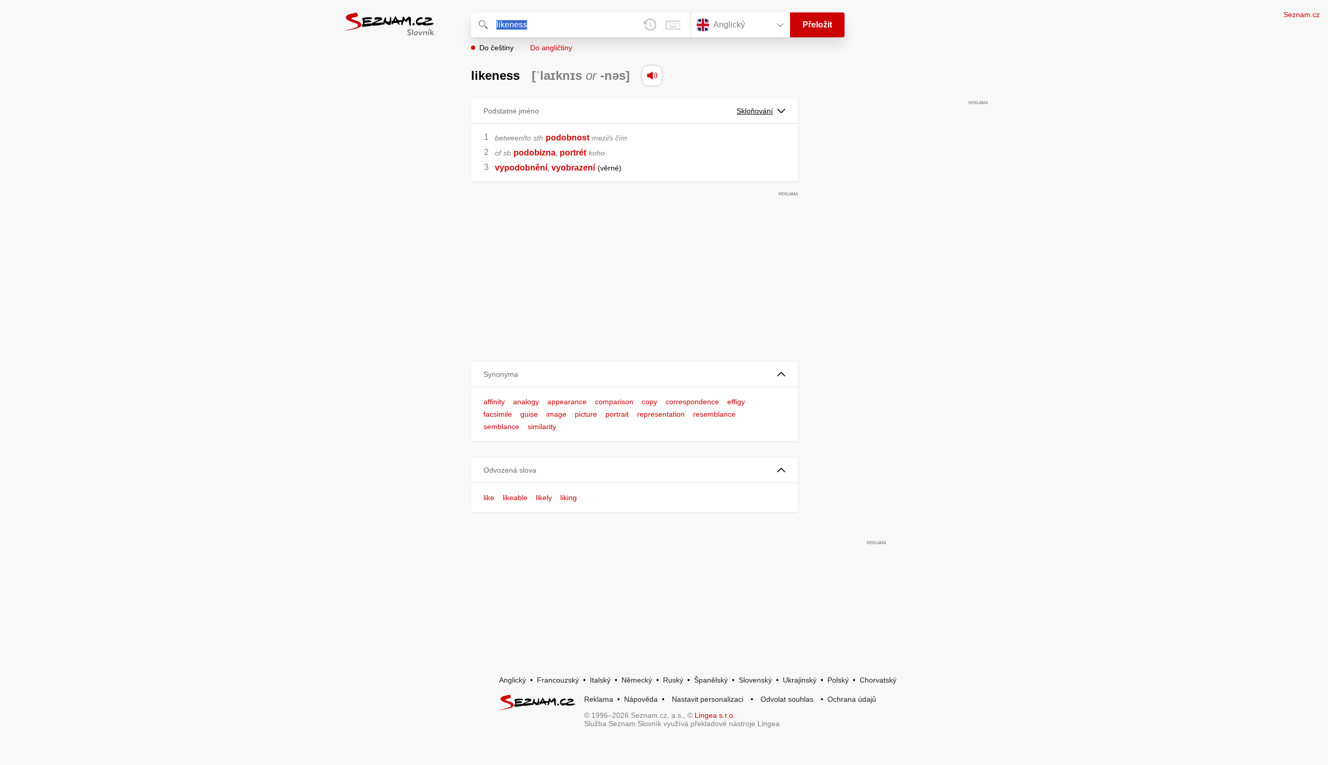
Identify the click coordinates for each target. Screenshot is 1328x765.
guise (529, 414)
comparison (614, 402)
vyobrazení (573, 167)
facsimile (497, 414)
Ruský (673, 680)
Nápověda (641, 699)
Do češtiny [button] (496, 48)
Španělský (711, 680)
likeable (515, 497)
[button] (634, 374)
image (556, 414)
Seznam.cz (1301, 14)
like (488, 497)
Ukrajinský (800, 680)
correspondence (692, 402)
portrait (617, 414)
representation (661, 414)
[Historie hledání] (650, 24)
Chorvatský (878, 680)
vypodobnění (521, 167)
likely (544, 497)
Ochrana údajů (851, 699)
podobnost (567, 137)
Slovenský (755, 680)
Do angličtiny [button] (551, 48)
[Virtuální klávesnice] (672, 24)
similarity (542, 426)
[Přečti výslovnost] (652, 75)
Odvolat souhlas (786, 699)
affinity (494, 402)
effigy (736, 402)
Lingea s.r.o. (715, 715)
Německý (636, 680)
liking (568, 497)
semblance (501, 426)
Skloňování (755, 111)
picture (586, 414)
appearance (567, 402)
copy (649, 402)
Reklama (598, 699)
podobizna (535, 152)
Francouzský (558, 680)
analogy (526, 402)
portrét (573, 152)
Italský (600, 680)
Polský (838, 680)
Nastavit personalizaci (707, 699)
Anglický (512, 680)
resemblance (714, 414)
